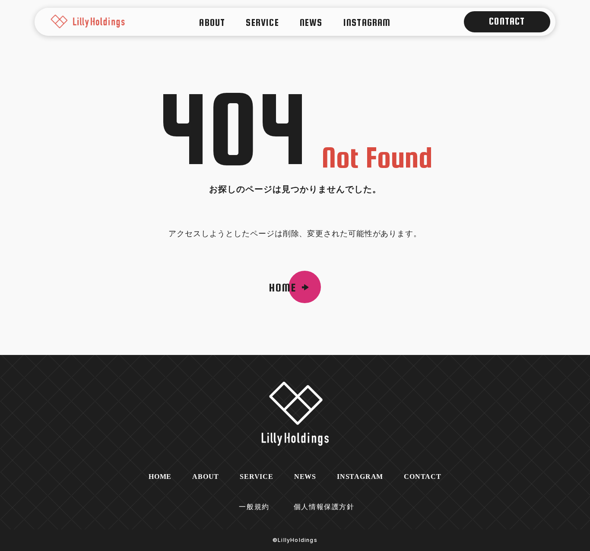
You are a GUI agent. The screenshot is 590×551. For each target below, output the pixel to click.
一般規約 (254, 506)
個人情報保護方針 (324, 506)
